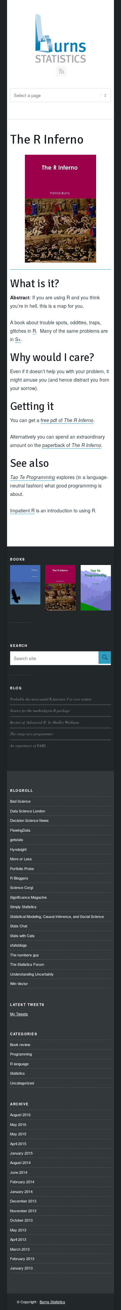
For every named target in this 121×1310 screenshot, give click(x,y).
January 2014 (21, 1191)
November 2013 (23, 1210)
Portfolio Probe (22, 868)
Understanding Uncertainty (32, 974)
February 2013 (22, 1258)
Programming (21, 1053)
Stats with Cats (22, 935)
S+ (18, 339)
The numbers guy (24, 954)
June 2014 (18, 1172)
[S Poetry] (25, 585)
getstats (16, 839)
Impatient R (22, 510)
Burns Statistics (52, 1301)
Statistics (17, 1073)
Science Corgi (21, 887)
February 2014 (22, 1181)
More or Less (21, 858)
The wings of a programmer (31, 733)
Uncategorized (22, 1082)
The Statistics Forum (27, 964)
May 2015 (18, 1133)
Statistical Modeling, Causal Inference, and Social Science (57, 916)
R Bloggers (19, 878)
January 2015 (21, 1153)
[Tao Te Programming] (96, 589)
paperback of (71, 445)
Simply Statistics (23, 906)
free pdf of (67, 420)
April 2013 (18, 1239)
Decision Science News (29, 820)
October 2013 (21, 1220)
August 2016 (20, 1114)
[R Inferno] (60, 589)
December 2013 (23, 1200)
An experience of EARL (28, 745)
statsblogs (18, 945)
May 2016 (18, 1124)
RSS (61, 71)
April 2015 (18, 1143)
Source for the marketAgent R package (40, 710)
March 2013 (20, 1249)
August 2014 (20, 1162)
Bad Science (20, 801)
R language (19, 1063)
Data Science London (27, 810)
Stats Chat (18, 925)
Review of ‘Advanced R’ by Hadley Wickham (44, 722)
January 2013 (21, 1268)
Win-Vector (19, 983)
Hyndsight (18, 849)
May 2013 (18, 1229)
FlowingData (20, 830)
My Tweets (19, 1013)
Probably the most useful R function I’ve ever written (50, 699)
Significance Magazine (28, 897)
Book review (20, 1044)
